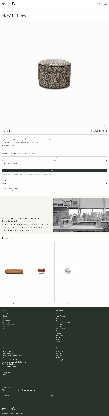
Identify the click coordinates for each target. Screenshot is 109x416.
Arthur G (5, 322)
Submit (52, 395)
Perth (58, 358)
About (4, 316)
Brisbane (59, 356)
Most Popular (61, 316)
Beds (57, 318)
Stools (58, 341)
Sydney (58, 353)
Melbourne (60, 351)
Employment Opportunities (12, 356)
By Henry (5, 327)
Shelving (59, 337)
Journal (5, 318)
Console (59, 324)
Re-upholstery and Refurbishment (14, 362)
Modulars (59, 333)
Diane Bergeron (8, 324)
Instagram (6, 373)
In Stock (5, 314)
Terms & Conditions (9, 364)
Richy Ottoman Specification (11, 188)
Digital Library (7, 353)
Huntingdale (60, 360)
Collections (6, 320)
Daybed (58, 327)
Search (92, 3)
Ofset (4, 329)
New (57, 314)
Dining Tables (61, 331)
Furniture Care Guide (9, 190)
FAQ (3, 358)
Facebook (5, 375)
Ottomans (59, 335)
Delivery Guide (7, 351)
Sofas (58, 339)
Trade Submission (9, 366)
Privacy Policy (19, 413)
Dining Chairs (61, 329)
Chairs (58, 320)
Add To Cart (54, 171)
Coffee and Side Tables (64, 322)
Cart (99, 3)
